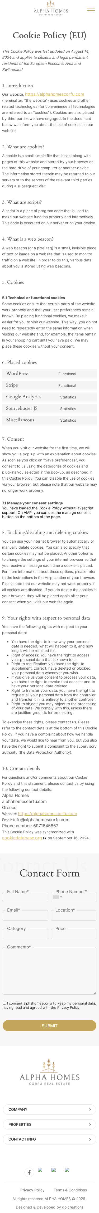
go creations (72, 1207)
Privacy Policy (68, 1007)
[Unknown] (57, 897)
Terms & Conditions (70, 1190)
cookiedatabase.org (22, 837)
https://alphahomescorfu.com (54, 94)
